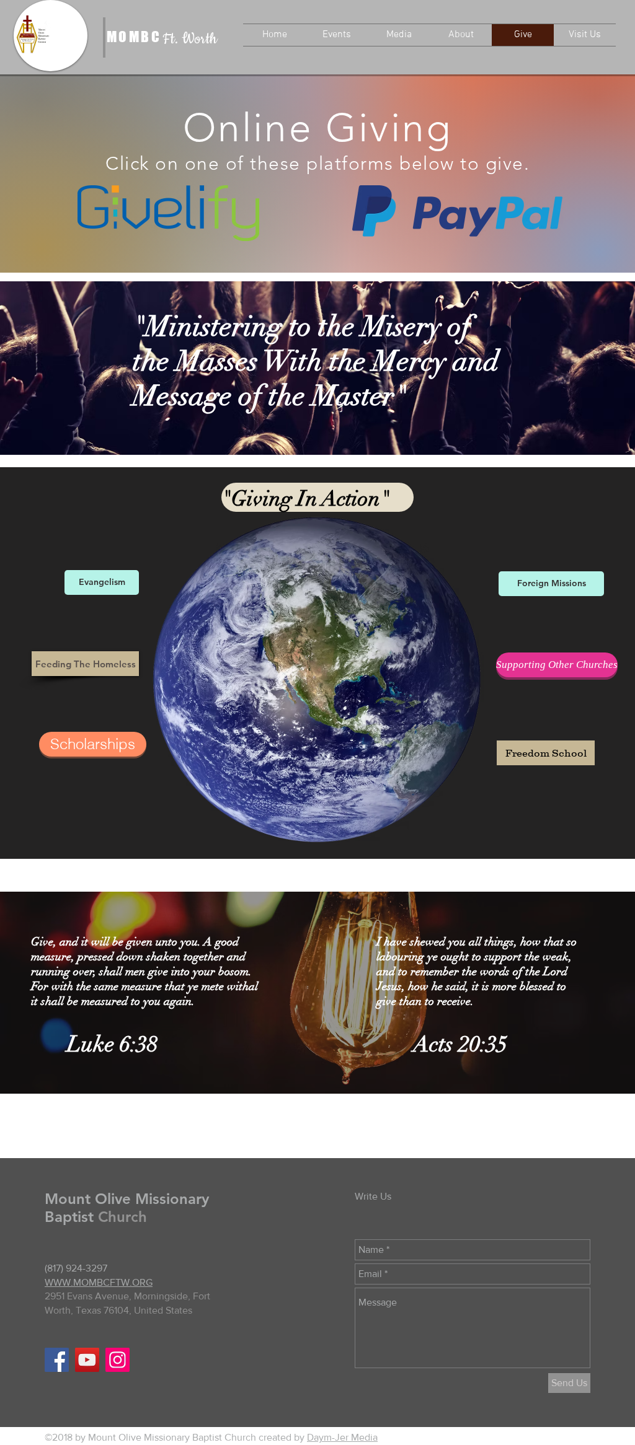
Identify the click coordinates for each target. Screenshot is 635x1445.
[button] (337, 35)
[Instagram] (117, 1360)
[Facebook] (57, 1360)
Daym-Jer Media (342, 1437)
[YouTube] (87, 1360)
